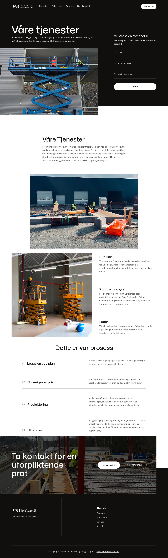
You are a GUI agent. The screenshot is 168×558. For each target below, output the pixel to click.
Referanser (57, 6)
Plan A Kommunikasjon (108, 552)
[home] (23, 6)
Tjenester (43, 6)
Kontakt (149, 6)
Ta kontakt (108, 465)
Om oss (70, 6)
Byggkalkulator (84, 6)
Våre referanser (134, 465)
